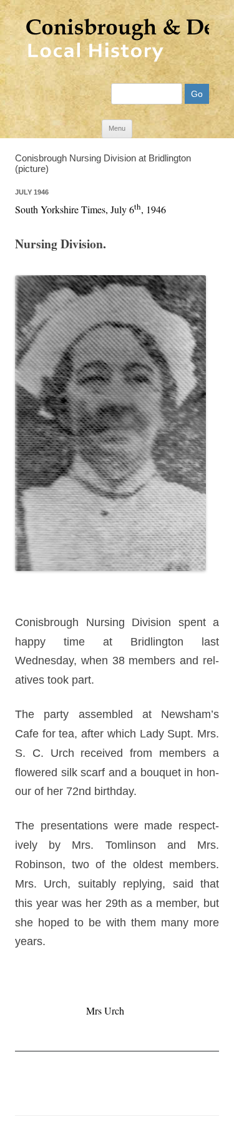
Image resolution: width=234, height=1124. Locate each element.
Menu (117, 128)
